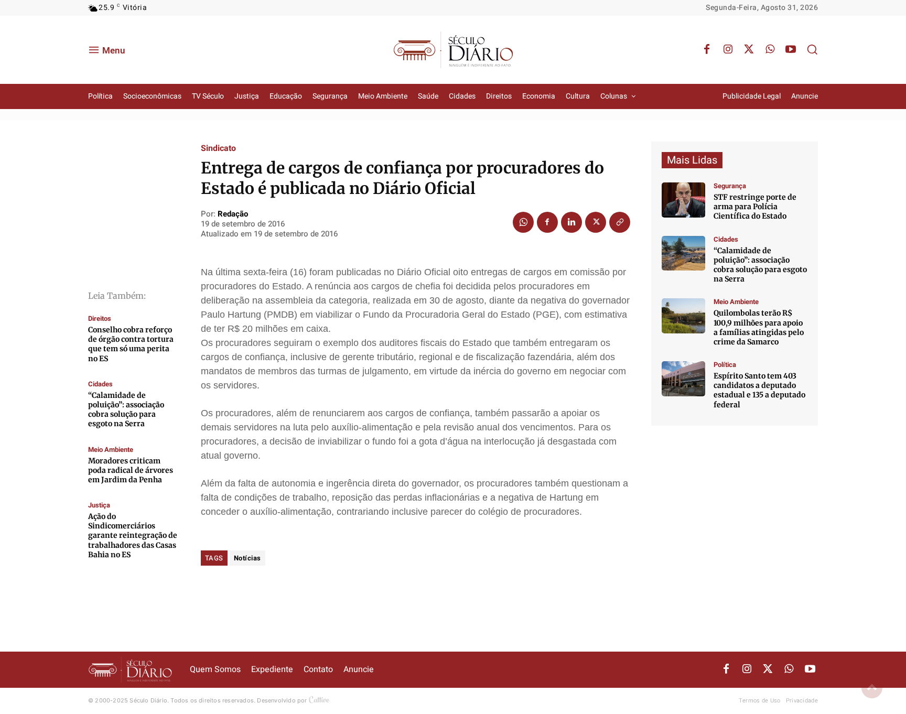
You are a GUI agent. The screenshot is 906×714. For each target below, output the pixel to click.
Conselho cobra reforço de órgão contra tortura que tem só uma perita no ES (131, 344)
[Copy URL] (619, 222)
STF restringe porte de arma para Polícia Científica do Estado (755, 206)
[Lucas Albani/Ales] (683, 378)
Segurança (730, 185)
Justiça (99, 505)
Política (725, 364)
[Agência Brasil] (683, 200)
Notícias (247, 558)
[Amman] (683, 253)
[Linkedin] (571, 222)
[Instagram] (727, 49)
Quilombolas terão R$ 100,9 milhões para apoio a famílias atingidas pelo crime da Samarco (759, 327)
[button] (812, 49)
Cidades (100, 384)
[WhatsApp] (769, 49)
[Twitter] (748, 49)
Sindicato (218, 148)
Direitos (99, 318)
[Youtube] (790, 49)
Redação (233, 214)
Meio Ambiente (110, 449)
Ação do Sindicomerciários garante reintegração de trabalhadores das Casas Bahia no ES (132, 535)
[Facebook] (706, 49)
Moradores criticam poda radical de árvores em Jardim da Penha (130, 470)
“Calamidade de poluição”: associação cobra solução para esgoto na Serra (126, 410)
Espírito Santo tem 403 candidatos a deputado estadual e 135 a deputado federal (759, 390)
